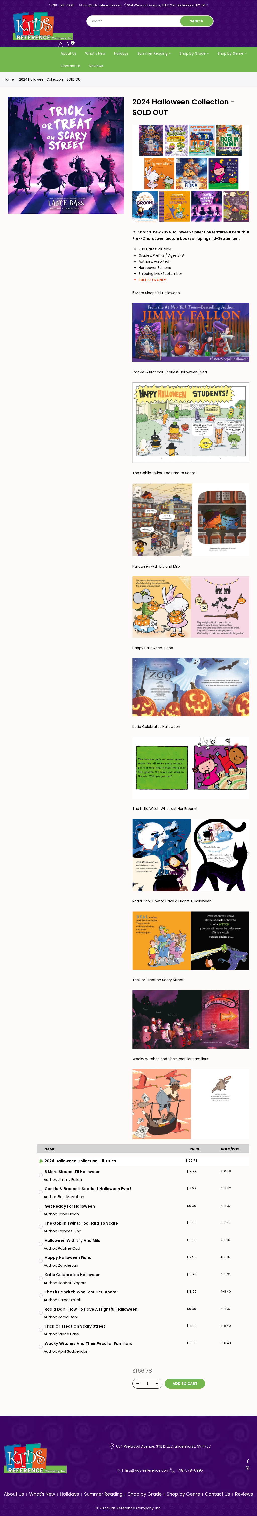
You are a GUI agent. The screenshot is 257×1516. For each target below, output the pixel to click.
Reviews (96, 65)
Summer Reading (152, 53)
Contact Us (71, 65)
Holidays (121, 53)
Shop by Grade (193, 53)
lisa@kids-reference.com (147, 1470)
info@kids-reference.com (102, 5)
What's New (95, 53)
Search (196, 21)
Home (9, 79)
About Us (68, 53)
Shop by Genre (230, 53)
